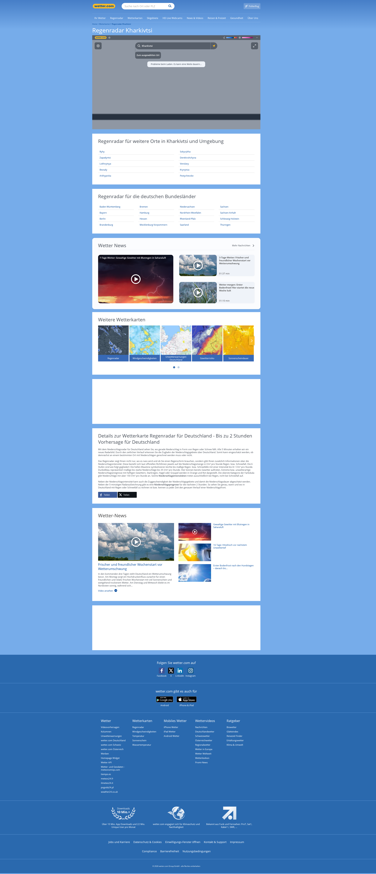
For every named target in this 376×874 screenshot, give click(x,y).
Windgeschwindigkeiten (144, 731)
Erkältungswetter (235, 740)
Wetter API (106, 762)
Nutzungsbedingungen (197, 851)
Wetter (106, 720)
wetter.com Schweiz (111, 744)
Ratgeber (233, 720)
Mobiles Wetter (175, 720)
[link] (100, 18)
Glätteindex (232, 731)
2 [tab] (178, 367)
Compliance (149, 851)
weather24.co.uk (109, 791)
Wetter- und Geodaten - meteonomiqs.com (113, 768)
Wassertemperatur (141, 744)
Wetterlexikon (202, 758)
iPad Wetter (170, 731)
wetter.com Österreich (112, 749)
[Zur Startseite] (104, 6)
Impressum (237, 842)
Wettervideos (205, 720)
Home (94, 24)
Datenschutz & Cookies (147, 842)
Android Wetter (171, 735)
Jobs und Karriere (119, 842)
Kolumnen (106, 731)
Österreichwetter (203, 740)
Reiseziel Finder (234, 735)
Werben (105, 753)
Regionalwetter (202, 744)
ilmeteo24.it (107, 782)
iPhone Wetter (171, 727)
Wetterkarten (104, 24)
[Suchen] (169, 6)
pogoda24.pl (107, 787)
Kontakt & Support (215, 842)
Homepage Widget (110, 758)
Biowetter (231, 727)
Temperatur (138, 735)
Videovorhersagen (110, 727)
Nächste (252, 340)
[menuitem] (100, 18)
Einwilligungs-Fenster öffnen (182, 842)
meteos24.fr (107, 778)
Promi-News (201, 762)
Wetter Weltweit (203, 753)
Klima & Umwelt (235, 744)
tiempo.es (106, 774)
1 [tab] (174, 367)
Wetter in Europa (203, 749)
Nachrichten (201, 727)
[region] (176, 82)
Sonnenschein (139, 740)
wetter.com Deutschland (113, 740)
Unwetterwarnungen (111, 735)
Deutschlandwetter (204, 731)
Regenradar (138, 727)
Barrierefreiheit (169, 851)
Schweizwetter (202, 735)
